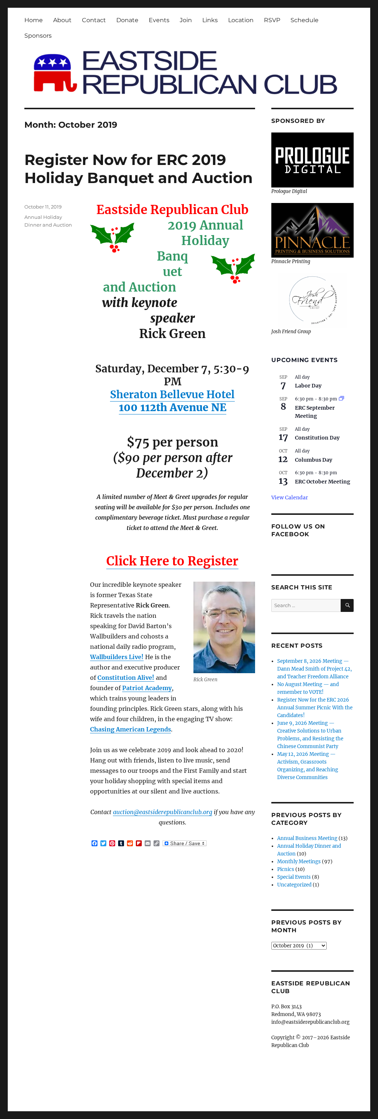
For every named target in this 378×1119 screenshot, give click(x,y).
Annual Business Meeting (307, 838)
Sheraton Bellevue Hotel (172, 394)
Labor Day (308, 385)
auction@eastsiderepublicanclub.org (162, 812)
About (62, 20)
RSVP (272, 20)
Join (186, 20)
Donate (127, 20)
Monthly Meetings (299, 861)
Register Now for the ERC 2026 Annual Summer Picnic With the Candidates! (315, 708)
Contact (94, 20)
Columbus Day (313, 460)
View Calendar (289, 497)
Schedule (305, 20)
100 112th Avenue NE (172, 407)
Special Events (294, 877)
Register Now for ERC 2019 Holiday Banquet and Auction (138, 169)
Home (33, 20)
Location (241, 20)
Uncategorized (294, 885)
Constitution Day (317, 437)
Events (159, 20)
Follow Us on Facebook (298, 530)
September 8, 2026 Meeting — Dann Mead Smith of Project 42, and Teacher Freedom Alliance (314, 669)
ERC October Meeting (322, 481)
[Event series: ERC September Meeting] (341, 399)
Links (210, 20)
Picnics (285, 869)
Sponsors (38, 35)
